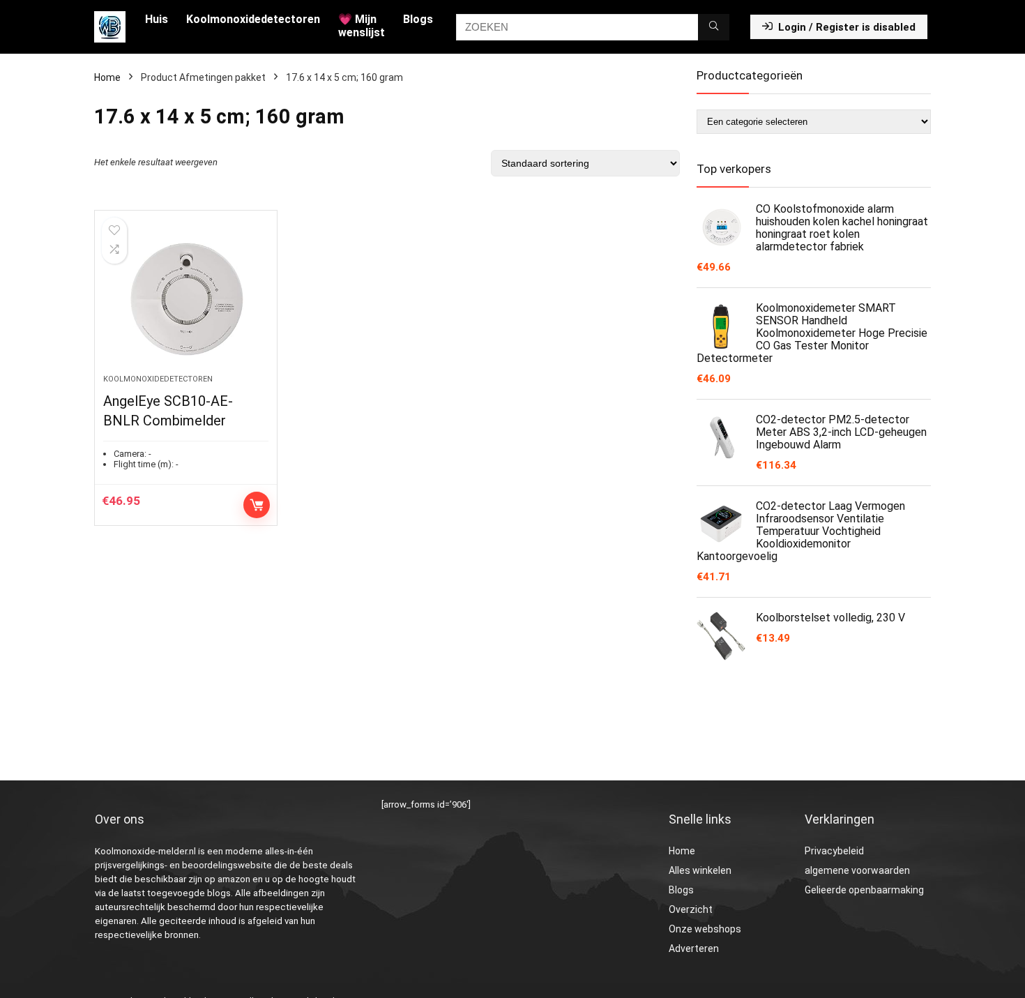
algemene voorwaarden (857, 870)
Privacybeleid (834, 850)
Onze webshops (705, 929)
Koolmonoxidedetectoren (253, 19)
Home (107, 77)
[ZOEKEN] (713, 27)
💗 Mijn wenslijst (361, 26)
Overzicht (691, 909)
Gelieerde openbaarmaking (864, 889)
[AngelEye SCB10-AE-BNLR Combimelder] (185, 299)
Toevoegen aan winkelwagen (256, 505)
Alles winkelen (700, 870)
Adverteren (694, 948)
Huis (156, 19)
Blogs (418, 19)
